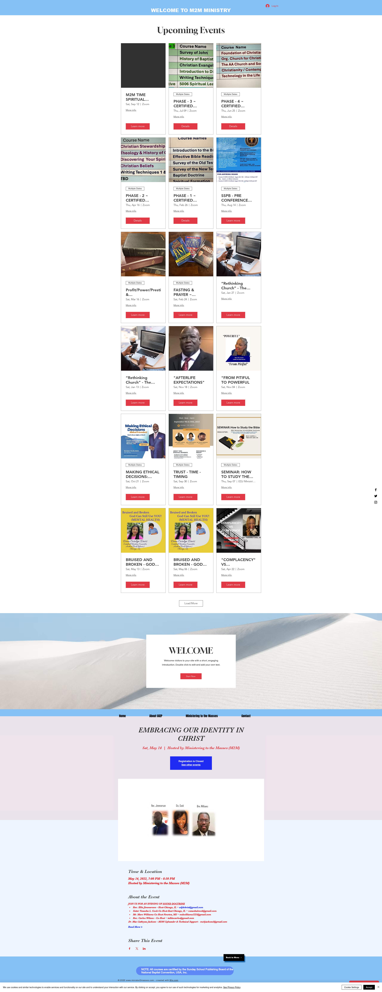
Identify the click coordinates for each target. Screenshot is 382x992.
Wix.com (174, 980)
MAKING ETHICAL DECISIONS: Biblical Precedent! (143, 474)
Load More (191, 603)
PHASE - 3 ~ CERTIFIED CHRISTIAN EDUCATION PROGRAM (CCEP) (190, 103)
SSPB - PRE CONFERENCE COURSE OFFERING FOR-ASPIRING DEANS (237, 198)
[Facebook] (376, 490)
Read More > (135, 927)
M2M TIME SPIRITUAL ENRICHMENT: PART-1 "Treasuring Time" (143, 97)
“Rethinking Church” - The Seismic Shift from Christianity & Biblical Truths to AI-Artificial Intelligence (142, 380)
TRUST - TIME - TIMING (187, 474)
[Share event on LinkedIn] (144, 948)
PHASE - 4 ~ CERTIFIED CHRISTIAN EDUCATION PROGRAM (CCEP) (238, 103)
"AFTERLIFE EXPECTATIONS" (189, 380)
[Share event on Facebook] (129, 948)
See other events (191, 764)
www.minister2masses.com (140, 980)
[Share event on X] (136, 948)
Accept (369, 987)
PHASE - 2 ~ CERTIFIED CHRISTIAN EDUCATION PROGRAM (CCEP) (142, 198)
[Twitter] (376, 496)
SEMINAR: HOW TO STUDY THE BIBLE (236, 474)
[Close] (378, 987)
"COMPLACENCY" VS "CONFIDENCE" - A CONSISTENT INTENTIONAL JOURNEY (238, 562)
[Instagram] (376, 502)
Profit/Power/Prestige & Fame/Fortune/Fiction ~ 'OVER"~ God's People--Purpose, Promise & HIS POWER (143, 292)
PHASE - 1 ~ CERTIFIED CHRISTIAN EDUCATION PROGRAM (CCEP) (190, 198)
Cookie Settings (351, 987)
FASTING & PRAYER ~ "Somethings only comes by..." (190, 292)
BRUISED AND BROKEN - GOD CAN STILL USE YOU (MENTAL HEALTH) (140, 562)
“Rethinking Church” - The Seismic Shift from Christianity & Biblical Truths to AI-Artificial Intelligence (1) (237, 285)
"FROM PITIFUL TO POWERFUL (235, 380)
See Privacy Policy (232, 987)
